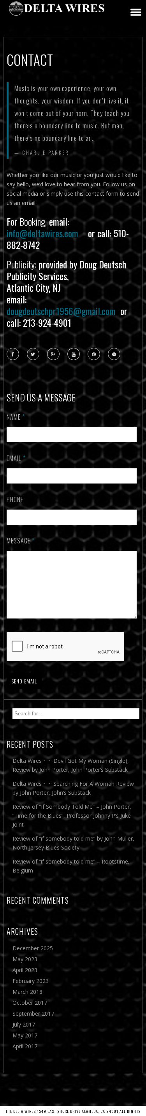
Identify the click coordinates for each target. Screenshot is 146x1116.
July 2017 (23, 1024)
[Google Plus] (53, 354)
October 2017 (29, 1002)
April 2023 (24, 970)
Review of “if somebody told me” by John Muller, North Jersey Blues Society (73, 843)
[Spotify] (114, 354)
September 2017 (33, 1013)
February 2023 (30, 981)
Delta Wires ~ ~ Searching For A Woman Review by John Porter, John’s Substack (73, 788)
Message (21, 540)
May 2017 (24, 1035)
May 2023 (24, 959)
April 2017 (24, 1046)
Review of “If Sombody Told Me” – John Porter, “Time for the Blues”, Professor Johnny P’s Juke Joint (71, 815)
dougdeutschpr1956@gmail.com (61, 311)
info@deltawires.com (42, 233)
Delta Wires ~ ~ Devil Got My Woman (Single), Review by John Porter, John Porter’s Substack (70, 765)
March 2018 (27, 991)
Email (16, 458)
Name (16, 417)
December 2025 (32, 948)
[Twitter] (33, 354)
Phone (15, 499)
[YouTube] (74, 354)
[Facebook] (13, 354)
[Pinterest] (94, 354)
